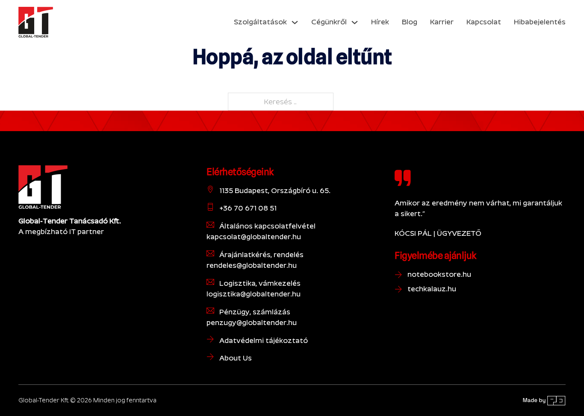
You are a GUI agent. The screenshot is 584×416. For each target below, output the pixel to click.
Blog (409, 22)
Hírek (380, 22)
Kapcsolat (483, 22)
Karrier (442, 22)
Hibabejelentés (540, 22)
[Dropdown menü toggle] (294, 22)
